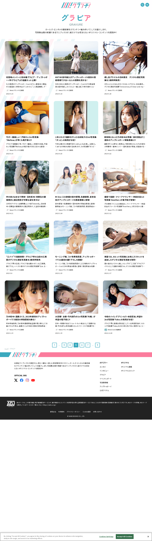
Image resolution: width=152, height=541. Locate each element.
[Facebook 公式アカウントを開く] (21, 380)
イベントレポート (106, 378)
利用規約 (61, 412)
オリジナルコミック (128, 370)
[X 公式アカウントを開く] (16, 380)
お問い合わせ (97, 412)
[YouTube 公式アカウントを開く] (33, 380)
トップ (6, 349)
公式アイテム (104, 390)
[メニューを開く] (147, 4)
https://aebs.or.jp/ (49, 405)
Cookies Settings (106, 536)
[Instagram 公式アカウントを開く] (27, 380)
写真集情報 (104, 382)
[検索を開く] (142, 4)
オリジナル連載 (126, 367)
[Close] (148, 536)
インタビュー (104, 370)
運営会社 (53, 412)
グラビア (103, 375)
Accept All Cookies (124, 536)
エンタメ (103, 367)
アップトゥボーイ (106, 386)
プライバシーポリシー (73, 412)
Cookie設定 (87, 412)
